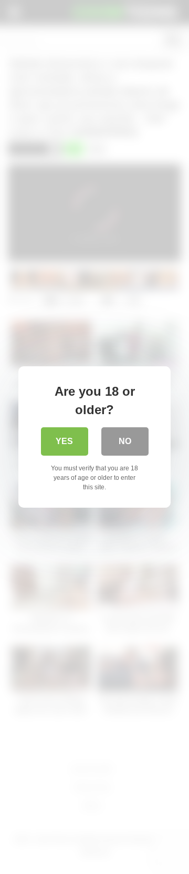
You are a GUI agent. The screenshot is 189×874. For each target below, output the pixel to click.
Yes (64, 441)
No (125, 441)
